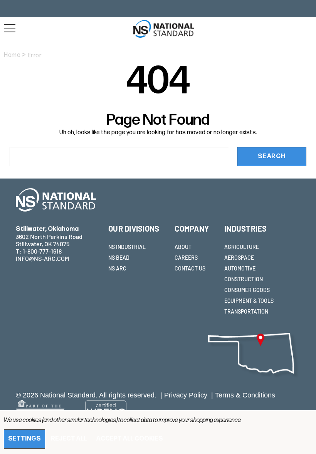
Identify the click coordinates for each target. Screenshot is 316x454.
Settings (24, 438)
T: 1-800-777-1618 (39, 251)
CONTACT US (190, 268)
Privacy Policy (185, 395)
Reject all (69, 438)
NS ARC (117, 268)
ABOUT (183, 247)
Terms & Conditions (245, 395)
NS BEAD (118, 257)
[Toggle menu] (9, 28)
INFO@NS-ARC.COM (42, 258)
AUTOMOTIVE (239, 268)
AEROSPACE (239, 257)
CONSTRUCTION (243, 279)
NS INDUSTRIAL (127, 247)
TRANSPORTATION (246, 311)
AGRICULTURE (241, 247)
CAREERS (186, 257)
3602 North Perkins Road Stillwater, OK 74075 (49, 236)
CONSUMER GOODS (247, 290)
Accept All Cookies (129, 438)
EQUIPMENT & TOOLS (249, 300)
